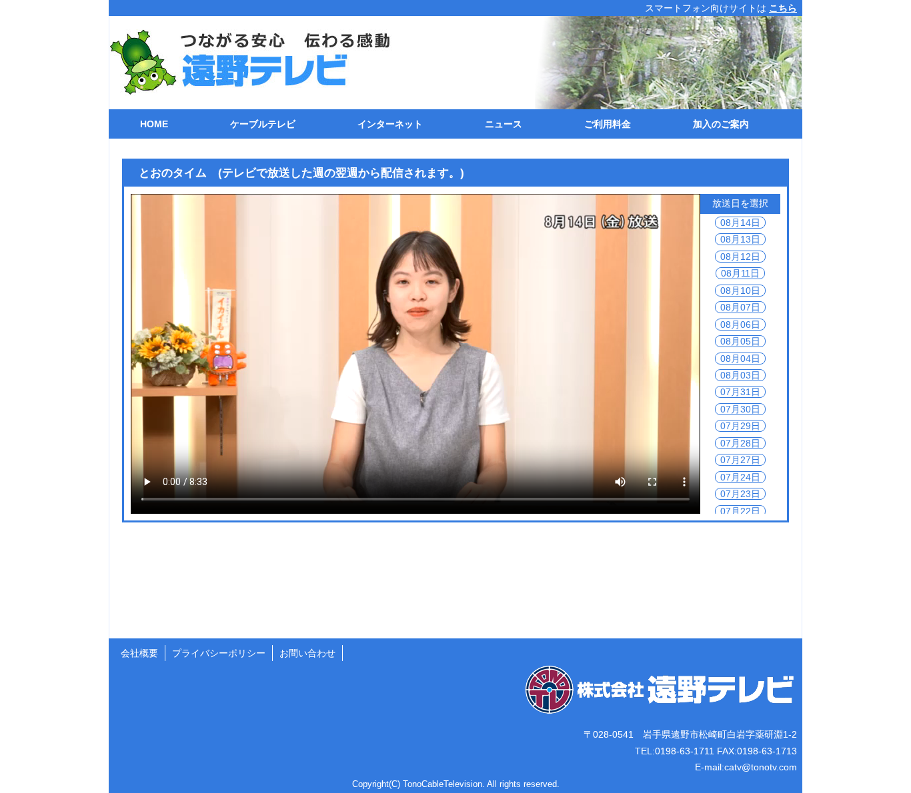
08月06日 (740, 324)
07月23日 (740, 493)
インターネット (390, 124)
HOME (154, 124)
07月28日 (740, 443)
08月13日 (740, 239)
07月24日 (740, 477)
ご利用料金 (607, 124)
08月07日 (740, 307)
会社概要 (139, 653)
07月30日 (740, 409)
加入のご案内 (721, 124)
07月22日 (740, 511)
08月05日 (740, 341)
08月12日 (740, 256)
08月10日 (740, 290)
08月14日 (740, 222)
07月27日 (740, 459)
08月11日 (740, 273)
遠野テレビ (242, 62)
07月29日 (740, 425)
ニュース (503, 124)
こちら (783, 8)
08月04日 (740, 358)
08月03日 (740, 375)
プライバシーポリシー (218, 653)
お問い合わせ (307, 653)
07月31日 (740, 392)
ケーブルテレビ (262, 124)
